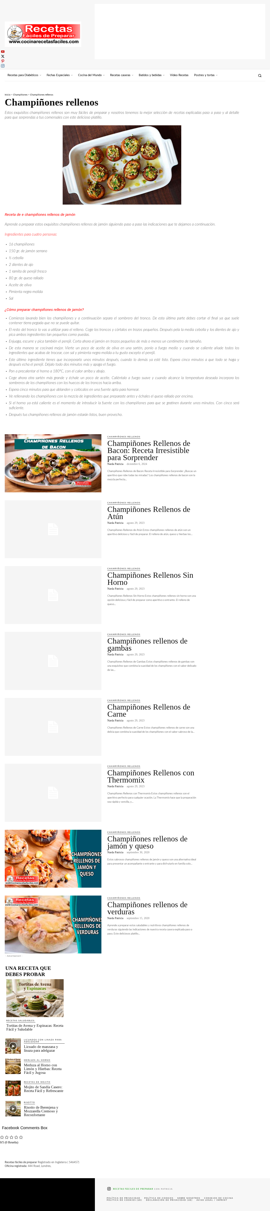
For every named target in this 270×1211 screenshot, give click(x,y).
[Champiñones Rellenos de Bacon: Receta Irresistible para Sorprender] (53, 463)
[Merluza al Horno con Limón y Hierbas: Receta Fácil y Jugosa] (13, 1066)
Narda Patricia (115, 464)
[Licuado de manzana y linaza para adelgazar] (13, 1046)
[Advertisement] (180, 31)
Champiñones (20, 94)
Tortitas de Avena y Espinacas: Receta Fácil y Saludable (34, 1027)
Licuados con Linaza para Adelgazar (43, 1041)
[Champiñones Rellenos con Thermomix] (53, 793)
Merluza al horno (37, 1060)
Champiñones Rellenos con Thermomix (150, 776)
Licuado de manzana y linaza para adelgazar (41, 1048)
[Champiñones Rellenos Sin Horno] (53, 595)
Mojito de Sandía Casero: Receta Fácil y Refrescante (43, 1089)
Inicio (7, 94)
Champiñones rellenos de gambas (147, 644)
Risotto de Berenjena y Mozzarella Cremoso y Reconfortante (41, 1111)
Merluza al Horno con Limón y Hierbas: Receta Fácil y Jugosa (42, 1069)
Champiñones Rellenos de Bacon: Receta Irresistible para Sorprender (148, 450)
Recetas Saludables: (20, 1021)
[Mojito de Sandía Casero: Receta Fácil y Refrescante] (13, 1088)
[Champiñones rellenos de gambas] (53, 661)
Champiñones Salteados (62, 424)
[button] (259, 75)
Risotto (29, 1102)
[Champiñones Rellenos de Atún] (53, 529)
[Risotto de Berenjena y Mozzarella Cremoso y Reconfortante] (13, 1108)
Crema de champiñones (99, 424)
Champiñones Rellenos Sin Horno (150, 579)
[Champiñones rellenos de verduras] (53, 924)
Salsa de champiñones (135, 424)
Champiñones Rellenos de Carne (148, 710)
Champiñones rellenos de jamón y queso (147, 842)
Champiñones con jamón (24, 424)
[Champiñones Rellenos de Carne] (53, 727)
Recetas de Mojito (37, 1082)
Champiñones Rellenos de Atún (148, 513)
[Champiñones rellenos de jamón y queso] (53, 859)
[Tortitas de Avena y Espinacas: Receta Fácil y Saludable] (35, 998)
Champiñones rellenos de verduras (147, 908)
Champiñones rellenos (123, 437)
